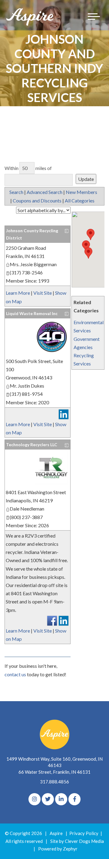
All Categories (79, 200)
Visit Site (42, 293)
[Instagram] (34, 799)
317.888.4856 (54, 781)
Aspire (56, 833)
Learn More (18, 293)
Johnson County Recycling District (32, 234)
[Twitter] (48, 799)
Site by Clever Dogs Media (77, 841)
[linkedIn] (61, 799)
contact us (15, 674)
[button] (88, 253)
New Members (81, 192)
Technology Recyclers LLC (31, 444)
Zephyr (70, 848)
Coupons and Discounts (37, 200)
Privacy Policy (83, 833)
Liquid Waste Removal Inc (32, 313)
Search (16, 192)
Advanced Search (44, 192)
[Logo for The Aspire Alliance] (30, 17)
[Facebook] (74, 799)
